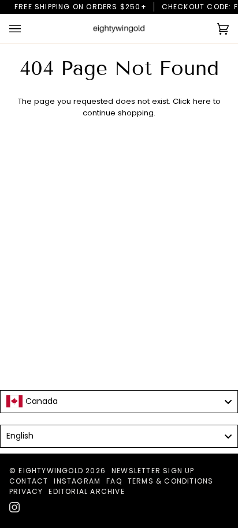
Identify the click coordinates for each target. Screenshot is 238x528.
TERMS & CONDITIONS (171, 481)
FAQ (114, 481)
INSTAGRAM (77, 481)
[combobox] (119, 401)
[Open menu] (26, 28)
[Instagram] (14, 507)
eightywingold (50, 470)
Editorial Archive (86, 491)
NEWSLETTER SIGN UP (153, 470)
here (202, 101)
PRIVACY (26, 491)
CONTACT (28, 481)
